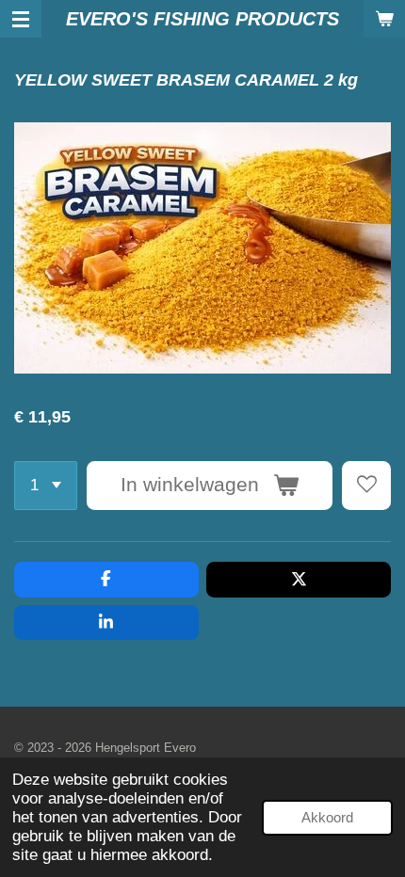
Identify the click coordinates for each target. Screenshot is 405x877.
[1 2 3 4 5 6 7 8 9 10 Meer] (45, 485)
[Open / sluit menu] (20, 19)
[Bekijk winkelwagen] (384, 19)
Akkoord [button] (327, 817)
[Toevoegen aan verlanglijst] (366, 485)
